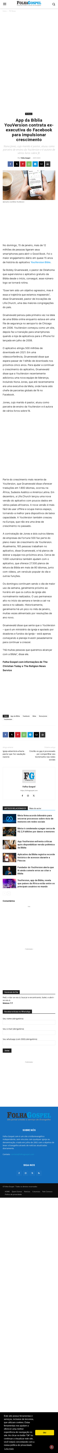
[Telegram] (35, 164)
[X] (16, 164)
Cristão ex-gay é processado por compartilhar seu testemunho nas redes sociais (42, 755)
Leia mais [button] (9, 1449)
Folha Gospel (25, 158)
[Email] (41, 164)
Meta (34, 716)
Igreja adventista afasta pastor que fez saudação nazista (14, 754)
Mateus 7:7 (8, 1003)
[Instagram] (29, 796)
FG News (12, 11)
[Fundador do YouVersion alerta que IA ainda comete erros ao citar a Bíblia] (9, 870)
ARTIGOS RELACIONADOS (15, 808)
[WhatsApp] (29, 164)
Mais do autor (35, 808)
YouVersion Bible (41, 262)
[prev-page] (4, 893)
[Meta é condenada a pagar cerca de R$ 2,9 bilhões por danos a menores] (9, 831)
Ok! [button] (44, 1433)
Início (5, 11)
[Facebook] (10, 164)
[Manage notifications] (52, 1447)
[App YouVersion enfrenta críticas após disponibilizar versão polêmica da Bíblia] (9, 844)
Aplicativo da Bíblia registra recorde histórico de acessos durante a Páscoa (36, 857)
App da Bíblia (15, 716)
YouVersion (8, 719)
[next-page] (8, 893)
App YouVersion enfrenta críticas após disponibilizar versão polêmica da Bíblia (36, 844)
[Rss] (39, 1173)
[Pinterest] (22, 164)
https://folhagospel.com (29, 790)
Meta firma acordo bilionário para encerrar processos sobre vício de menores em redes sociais (35, 818)
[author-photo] (29, 783)
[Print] (47, 164)
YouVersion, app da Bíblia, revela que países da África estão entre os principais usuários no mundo (36, 883)
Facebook (26, 716)
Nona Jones (43, 716)
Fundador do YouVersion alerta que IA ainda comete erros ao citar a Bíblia (36, 870)
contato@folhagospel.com (22, 1154)
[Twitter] (32, 1173)
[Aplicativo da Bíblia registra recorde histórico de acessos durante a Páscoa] (9, 857)
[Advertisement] (29, 32)
